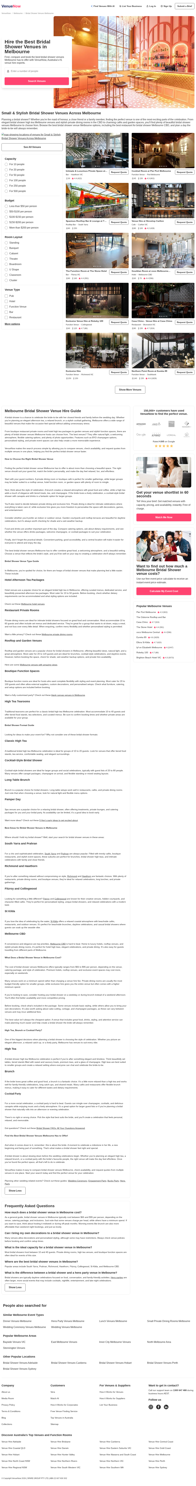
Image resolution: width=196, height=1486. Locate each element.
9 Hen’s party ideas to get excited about (58, 820)
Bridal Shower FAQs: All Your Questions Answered (60, 1128)
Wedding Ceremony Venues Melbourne (24, 1327)
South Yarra (50, 853)
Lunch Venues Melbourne (113, 1321)
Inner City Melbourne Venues (115, 1342)
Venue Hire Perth (157, 1461)
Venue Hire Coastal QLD (13, 1448)
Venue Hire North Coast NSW (16, 1461)
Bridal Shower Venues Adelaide (20, 1363)
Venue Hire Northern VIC (112, 1461)
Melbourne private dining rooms (57, 634)
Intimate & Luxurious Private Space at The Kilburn (85, 171)
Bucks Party (113, 1181)
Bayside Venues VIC (14, 1342)
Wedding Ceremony (77, 1181)
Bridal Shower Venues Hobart (115, 1363)
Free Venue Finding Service (64, 1411)
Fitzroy (46, 899)
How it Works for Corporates (64, 1405)
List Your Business (132, 6)
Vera (53, 1392)
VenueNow (6, 13)
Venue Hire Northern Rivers (64, 1461)
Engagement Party (97, 1181)
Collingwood (60, 899)
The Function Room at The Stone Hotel (86, 271)
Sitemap (54, 1424)
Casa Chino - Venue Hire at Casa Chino (152, 321)
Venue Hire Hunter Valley (63, 1454)
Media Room (8, 1398)
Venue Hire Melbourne (159, 1454)
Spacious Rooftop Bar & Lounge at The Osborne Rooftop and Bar (86, 221)
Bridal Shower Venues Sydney (19, 1369)
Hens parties (117, 1277)
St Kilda (54, 921)
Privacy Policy (8, 1405)
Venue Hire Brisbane (60, 1441)
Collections (7, 1424)
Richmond (72, 876)
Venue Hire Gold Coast (160, 1448)
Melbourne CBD (58, 944)
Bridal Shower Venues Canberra (68, 1363)
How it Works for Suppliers (112, 1398)
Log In (152, 6)
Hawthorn (86, 876)
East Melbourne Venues (64, 1342)
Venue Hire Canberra (110, 1441)
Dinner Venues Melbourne (17, 1321)
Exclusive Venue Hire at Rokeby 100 (84, 321)
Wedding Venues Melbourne (66, 1327)
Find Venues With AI (104, 6)
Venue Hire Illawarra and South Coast (118, 1454)
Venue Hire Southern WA (112, 1467)
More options (12, 324)
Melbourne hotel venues (33, 604)
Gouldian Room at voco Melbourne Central (150, 271)
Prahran (65, 853)
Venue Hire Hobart (10, 1454)
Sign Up (168, 6)
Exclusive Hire (73, 371)
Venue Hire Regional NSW (14, 1467)
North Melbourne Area (159, 1342)
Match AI (55, 1398)
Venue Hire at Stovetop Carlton (148, 221)
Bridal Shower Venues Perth (162, 1363)
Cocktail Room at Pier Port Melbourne (151, 171)
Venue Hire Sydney (158, 1467)
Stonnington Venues (14, 1348)
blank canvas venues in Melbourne (68, 695)
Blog (4, 1417)
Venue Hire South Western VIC (65, 1467)
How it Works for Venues (111, 1392)
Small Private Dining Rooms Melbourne (168, 1321)
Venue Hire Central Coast (161, 1441)
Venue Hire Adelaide (11, 1441)
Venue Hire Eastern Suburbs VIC (115, 1448)
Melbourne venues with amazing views (38, 665)
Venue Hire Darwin (60, 1448)
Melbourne (18, 13)
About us (6, 1392)
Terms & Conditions (11, 1411)
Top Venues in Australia (62, 1417)
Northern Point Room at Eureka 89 (149, 371)
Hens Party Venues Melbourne (67, 1321)
